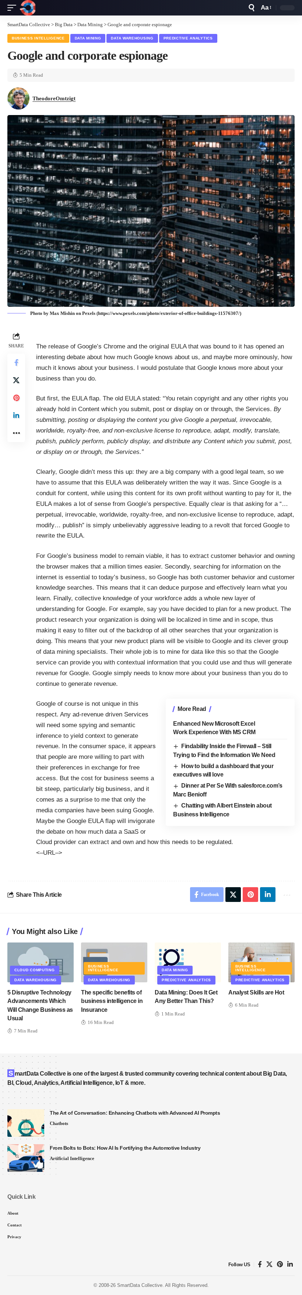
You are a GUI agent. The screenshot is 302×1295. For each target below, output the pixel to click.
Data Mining (88, 38)
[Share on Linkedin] (16, 415)
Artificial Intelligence (72, 1158)
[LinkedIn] (290, 1264)
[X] (269, 1264)
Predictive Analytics (188, 38)
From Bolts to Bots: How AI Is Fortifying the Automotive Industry (125, 1148)
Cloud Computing (34, 970)
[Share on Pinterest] (16, 398)
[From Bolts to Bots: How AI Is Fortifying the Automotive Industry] (25, 1158)
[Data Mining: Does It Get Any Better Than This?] (188, 962)
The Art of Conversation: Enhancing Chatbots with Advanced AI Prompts (135, 1113)
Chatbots (59, 1123)
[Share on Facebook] (16, 362)
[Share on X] (16, 380)
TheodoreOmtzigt (54, 98)
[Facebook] (260, 1264)
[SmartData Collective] (27, 7)
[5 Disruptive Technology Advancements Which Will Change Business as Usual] (40, 962)
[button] (13, 7)
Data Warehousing (132, 38)
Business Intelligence (38, 38)
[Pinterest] (280, 1264)
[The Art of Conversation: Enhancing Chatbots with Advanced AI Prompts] (25, 1123)
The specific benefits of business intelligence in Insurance (112, 1001)
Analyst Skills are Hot (256, 992)
